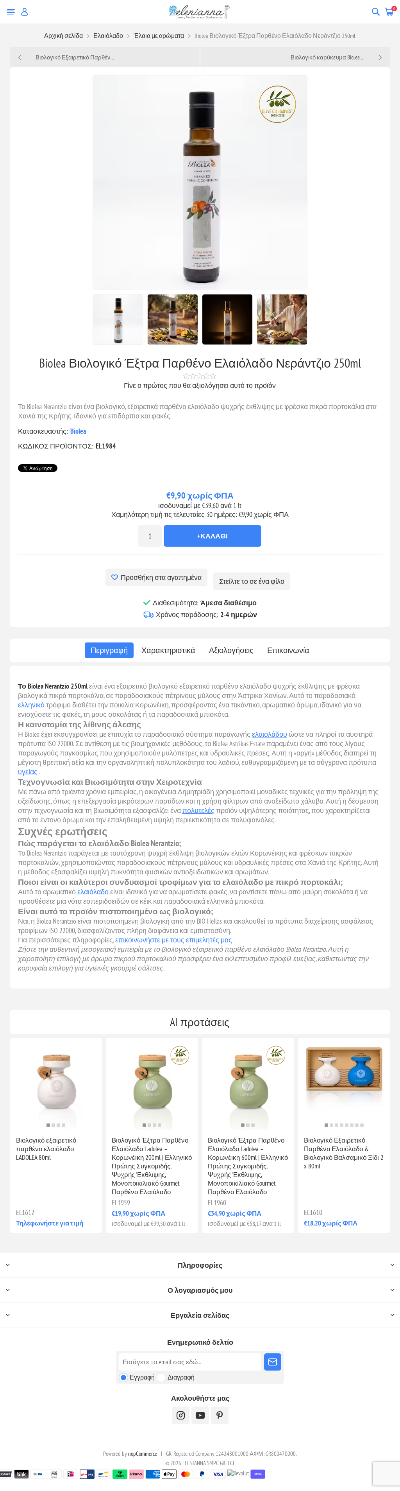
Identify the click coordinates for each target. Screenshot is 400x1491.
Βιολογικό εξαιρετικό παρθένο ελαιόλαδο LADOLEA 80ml (46, 1149)
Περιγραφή (109, 650)
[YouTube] (200, 1415)
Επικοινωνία (288, 650)
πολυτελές (198, 810)
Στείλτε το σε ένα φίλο (251, 581)
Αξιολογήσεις (231, 650)
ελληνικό (31, 704)
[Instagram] (180, 1415)
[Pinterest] (220, 1415)
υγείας (28, 771)
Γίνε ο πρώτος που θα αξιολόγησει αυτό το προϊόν (200, 385)
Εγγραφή (142, 1377)
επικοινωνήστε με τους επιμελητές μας (173, 939)
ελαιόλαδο (93, 891)
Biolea (78, 431)
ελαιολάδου (269, 734)
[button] (48, 1125)
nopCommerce (142, 1453)
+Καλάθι (212, 535)
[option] (118, 319)
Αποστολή (272, 1362)
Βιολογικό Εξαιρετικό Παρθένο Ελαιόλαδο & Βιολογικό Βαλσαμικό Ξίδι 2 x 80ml (344, 1153)
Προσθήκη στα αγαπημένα (161, 577)
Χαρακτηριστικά (168, 650)
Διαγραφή (181, 1377)
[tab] (109, 650)
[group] (56, 1084)
